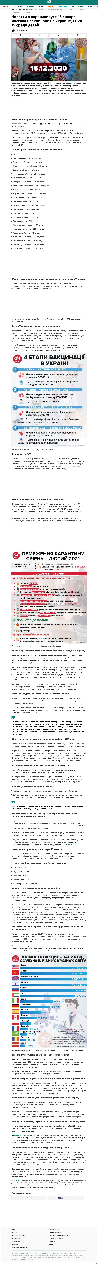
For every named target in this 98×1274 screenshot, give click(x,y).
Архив (51, 1244)
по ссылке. (72, 845)
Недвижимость (77, 6)
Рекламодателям (54, 1229)
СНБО (29, 853)
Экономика (30, 6)
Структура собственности (19, 1247)
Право (89, 6)
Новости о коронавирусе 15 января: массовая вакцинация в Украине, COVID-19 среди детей (60, 9)
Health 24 (14, 9)
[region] (49, 1269)
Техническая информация (56, 1238)
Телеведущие (16, 1241)
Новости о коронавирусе (26, 9)
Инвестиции (63, 6)
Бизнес (41, 6)
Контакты (52, 1241)
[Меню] (3, 2)
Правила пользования (55, 1232)
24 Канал (5, 6)
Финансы (51, 6)
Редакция (15, 1232)
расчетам (18, 1135)
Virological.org (17, 898)
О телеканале (16, 1238)
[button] (20, 35)
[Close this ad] (96, 1263)
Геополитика (17, 6)
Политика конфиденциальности (58, 1235)
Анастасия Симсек (21, 30)
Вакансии (15, 1244)
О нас (13, 1229)
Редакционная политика (19, 1235)
